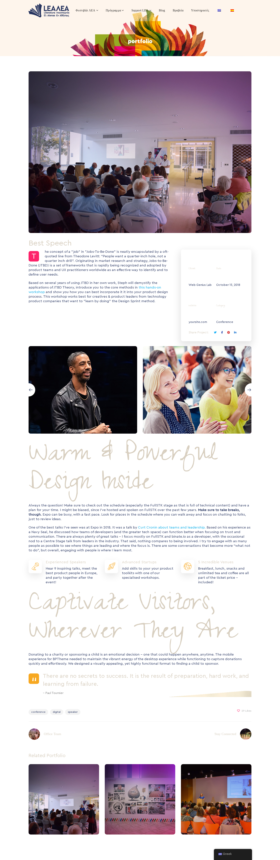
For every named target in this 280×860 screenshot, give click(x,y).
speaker (73, 712)
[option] (83, 390)
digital (57, 712)
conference (38, 712)
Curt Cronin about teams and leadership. (172, 527)
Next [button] (251, 390)
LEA (64, 808)
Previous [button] (28, 390)
